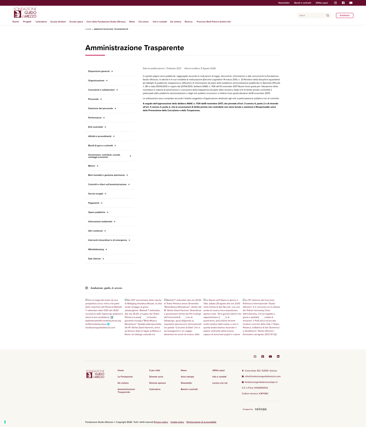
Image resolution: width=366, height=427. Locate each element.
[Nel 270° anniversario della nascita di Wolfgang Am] (144, 317)
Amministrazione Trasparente (126, 391)
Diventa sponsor (157, 383)
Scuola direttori (58, 21)
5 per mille (154, 370)
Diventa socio (156, 376)
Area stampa (187, 376)
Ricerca (188, 21)
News (132, 21)
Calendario (41, 21)
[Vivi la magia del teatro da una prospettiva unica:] (104, 317)
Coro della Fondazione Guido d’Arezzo (106, 21)
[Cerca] (327, 15)
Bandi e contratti (302, 2)
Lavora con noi (219, 383)
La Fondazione (125, 376)
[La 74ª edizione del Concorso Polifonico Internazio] (262, 317)
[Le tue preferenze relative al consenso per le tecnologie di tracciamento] (5, 422)
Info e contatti (160, 21)
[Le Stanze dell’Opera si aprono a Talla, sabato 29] (222, 317)
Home (88, 29)
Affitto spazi (322, 2)
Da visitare (175, 21)
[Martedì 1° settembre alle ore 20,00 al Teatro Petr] (183, 317)
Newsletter (284, 2)
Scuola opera (76, 21)
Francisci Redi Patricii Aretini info (214, 21)
